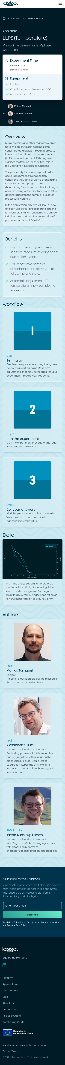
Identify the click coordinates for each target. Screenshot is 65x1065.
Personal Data (28, 1045)
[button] (59, 3)
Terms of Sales (10, 1051)
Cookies (42, 1045)
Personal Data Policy (16, 925)
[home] (10, 3)
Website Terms (10, 1045)
